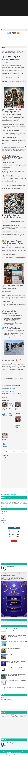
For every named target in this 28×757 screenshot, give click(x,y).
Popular (3, 494)
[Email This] (3, 397)
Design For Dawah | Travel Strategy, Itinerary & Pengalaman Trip (14, 37)
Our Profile (3, 524)
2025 (19, 716)
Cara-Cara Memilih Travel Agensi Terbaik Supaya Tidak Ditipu (4, 412)
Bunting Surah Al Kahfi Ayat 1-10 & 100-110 (16, 680)
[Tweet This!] (6, 395)
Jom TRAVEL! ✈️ (4, 511)
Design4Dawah (11, 566)
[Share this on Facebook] (5, 395)
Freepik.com (3, 697)
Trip (16, 716)
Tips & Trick (3, 515)
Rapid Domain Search (19, 755)
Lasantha (21, 754)
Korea (22, 716)
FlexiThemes (10, 754)
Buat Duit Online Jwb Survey (7, 704)
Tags (8, 494)
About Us (3, 522)
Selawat (2, 716)
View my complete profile (12, 568)
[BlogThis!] (4, 397)
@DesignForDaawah (9, 391)
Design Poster (5, 715)
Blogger (20, 752)
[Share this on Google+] (8, 395)
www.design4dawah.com (14, 385)
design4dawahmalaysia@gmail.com (12, 383)
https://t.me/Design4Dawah (15, 393)
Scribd (2, 701)
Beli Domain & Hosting (6, 699)
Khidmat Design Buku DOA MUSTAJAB (15, 687)
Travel (13, 716)
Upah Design (4, 520)
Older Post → (24, 451)
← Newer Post (4, 451)
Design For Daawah (10, 388)
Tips (15, 715)
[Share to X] (5, 397)
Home (3, 51)
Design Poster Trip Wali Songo (13, 648)
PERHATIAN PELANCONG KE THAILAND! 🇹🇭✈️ (16, 641)
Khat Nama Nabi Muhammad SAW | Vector (15, 667)
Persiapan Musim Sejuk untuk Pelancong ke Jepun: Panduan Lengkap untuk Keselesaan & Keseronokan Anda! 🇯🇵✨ (11, 59)
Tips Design (8, 716)
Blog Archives (13, 494)
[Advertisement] (14, 14)
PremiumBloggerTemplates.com (10, 755)
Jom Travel (7, 51)
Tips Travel (13, 51)
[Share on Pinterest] (10, 395)
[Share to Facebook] (6, 397)
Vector (2, 518)
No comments (12, 62)
